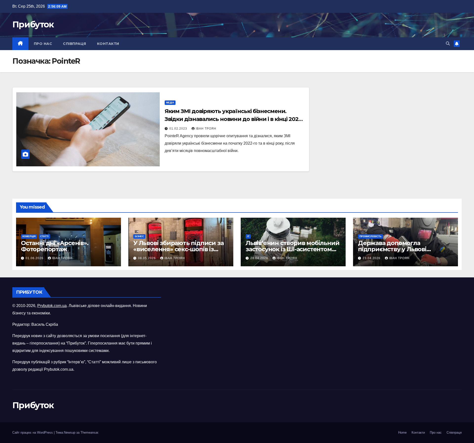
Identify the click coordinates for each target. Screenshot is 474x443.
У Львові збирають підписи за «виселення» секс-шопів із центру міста (178, 249)
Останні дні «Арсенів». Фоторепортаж (54, 246)
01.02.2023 (178, 128)
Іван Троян (206, 128)
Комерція (29, 236)
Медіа (170, 102)
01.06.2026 (35, 258)
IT (248, 236)
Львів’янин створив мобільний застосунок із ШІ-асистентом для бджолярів (292, 249)
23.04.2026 (372, 258)
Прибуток (33, 24)
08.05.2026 (147, 258)
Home (402, 432)
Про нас (43, 43)
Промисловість (370, 236)
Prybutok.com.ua (52, 306)
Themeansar (89, 432)
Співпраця (74, 43)
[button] (448, 43)
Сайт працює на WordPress (33, 432)
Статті (44, 236)
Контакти (108, 43)
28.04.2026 (259, 258)
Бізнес (139, 236)
